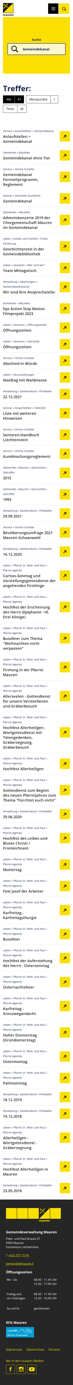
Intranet (54, 1349)
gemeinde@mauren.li (20, 1263)
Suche (36, 40)
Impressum (14, 1349)
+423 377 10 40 (18, 1255)
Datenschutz (35, 1349)
